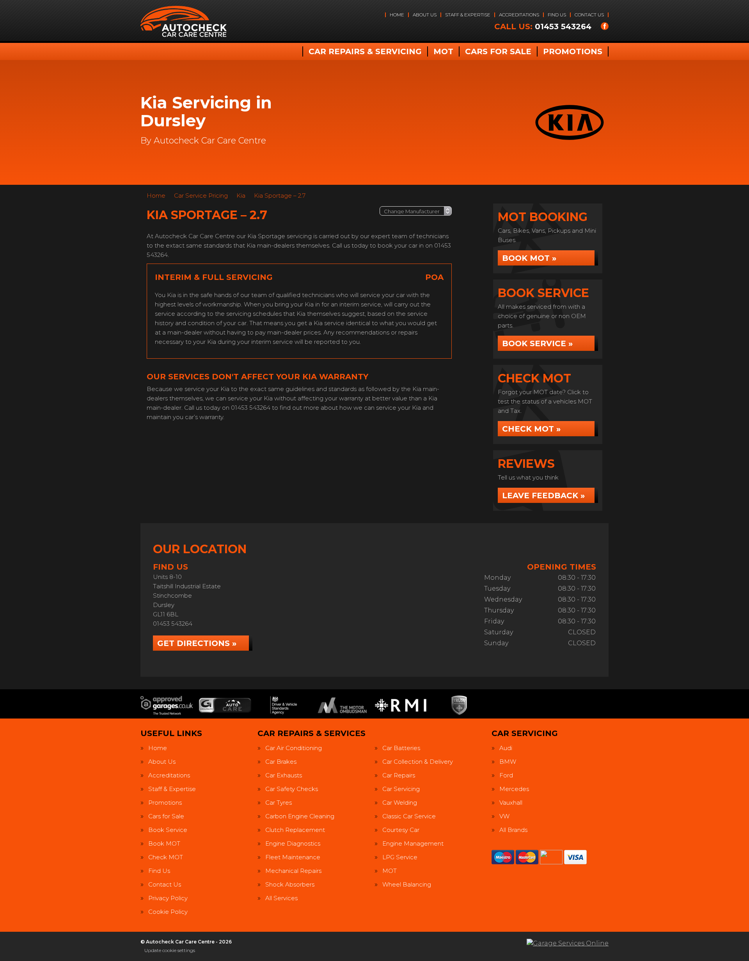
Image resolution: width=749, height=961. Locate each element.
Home (397, 15)
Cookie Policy (168, 912)
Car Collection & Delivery (417, 762)
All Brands (513, 830)
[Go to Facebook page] (605, 26)
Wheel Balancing (406, 884)
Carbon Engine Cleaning (299, 816)
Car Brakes (280, 762)
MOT (443, 51)
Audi (505, 748)
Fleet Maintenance (292, 857)
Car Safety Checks (291, 789)
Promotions (572, 51)
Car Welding (399, 802)
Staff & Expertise (467, 15)
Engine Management (413, 843)
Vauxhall (510, 802)
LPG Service (399, 857)
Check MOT (165, 857)
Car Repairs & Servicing (365, 51)
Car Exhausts (283, 775)
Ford (506, 775)
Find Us (557, 15)
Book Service (167, 830)
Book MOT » (529, 258)
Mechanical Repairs (293, 871)
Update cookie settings (169, 950)
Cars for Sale (498, 51)
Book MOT (164, 843)
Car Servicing (401, 789)
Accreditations (519, 15)
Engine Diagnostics (292, 843)
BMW (507, 762)
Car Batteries (401, 748)
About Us (425, 15)
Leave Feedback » (543, 495)
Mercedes (514, 789)
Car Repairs (398, 775)
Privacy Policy (168, 898)
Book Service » (537, 343)
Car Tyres (278, 802)
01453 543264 (542, 26)
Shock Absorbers (289, 884)
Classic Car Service (409, 816)
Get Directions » (196, 643)
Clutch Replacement (295, 830)
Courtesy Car (400, 830)
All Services (281, 898)
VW (504, 816)
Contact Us (589, 15)
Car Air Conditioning (293, 748)
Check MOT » (531, 429)
